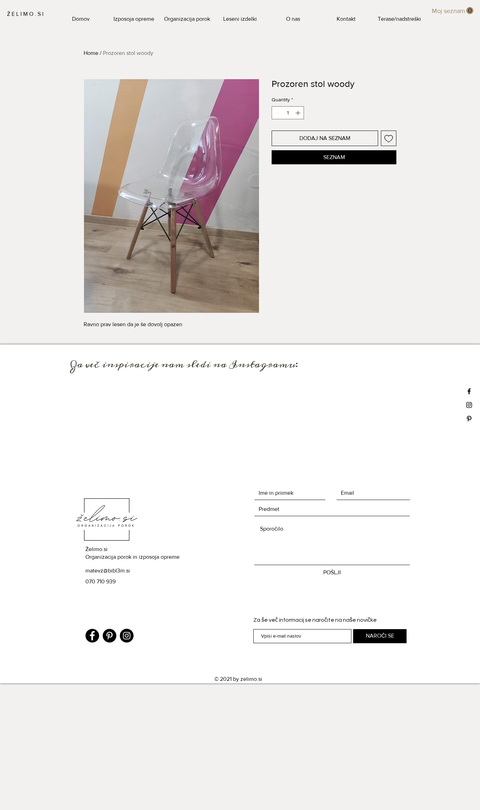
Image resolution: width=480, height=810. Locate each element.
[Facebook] (92, 636)
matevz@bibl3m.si (107, 571)
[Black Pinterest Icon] (469, 419)
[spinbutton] (287, 113)
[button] (452, 10)
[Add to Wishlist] (388, 138)
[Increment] (298, 113)
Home (91, 53)
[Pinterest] (109, 636)
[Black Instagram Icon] (469, 405)
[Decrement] (277, 113)
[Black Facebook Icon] (469, 391)
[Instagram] (127, 636)
